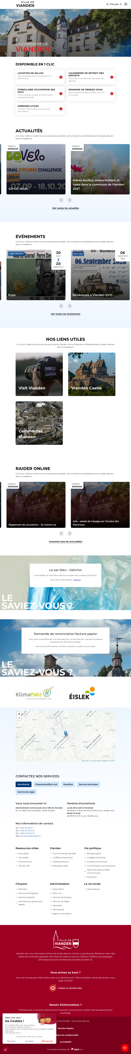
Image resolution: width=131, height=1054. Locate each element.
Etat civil (57, 893)
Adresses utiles (34, 109)
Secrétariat (23, 784)
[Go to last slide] (61, 200)
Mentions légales (65, 1028)
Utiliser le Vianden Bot (70, 988)
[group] (40, 693)
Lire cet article (36, 169)
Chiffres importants (63, 857)
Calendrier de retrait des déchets (86, 77)
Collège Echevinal (96, 857)
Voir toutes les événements (65, 314)
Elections (92, 877)
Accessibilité (65, 1042)
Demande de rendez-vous (87, 92)
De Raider (24, 857)
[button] (114, 4)
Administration (60, 883)
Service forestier (27, 897)
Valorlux (77, 580)
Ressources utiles (27, 848)
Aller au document (36, 505)
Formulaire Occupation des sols (36, 93)
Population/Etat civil (46, 784)
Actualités (24, 853)
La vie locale (92, 883)
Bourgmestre (94, 853)
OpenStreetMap (96, 761)
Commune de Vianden (64, 853)
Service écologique (28, 893)
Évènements (25, 861)
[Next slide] (69, 200)
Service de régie (26, 792)
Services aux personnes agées (31, 903)
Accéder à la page (39, 374)
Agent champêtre (62, 913)
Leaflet (86, 761)
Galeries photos (61, 861)
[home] (17, 4)
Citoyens (21, 883)
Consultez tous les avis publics (65, 541)
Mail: (28, 836)
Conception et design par (65, 1051)
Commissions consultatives (101, 866)
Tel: (24, 828)
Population (58, 889)
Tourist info (24, 866)
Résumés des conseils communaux (98, 871)
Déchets (23, 889)
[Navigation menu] (126, 4)
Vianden (55, 848)
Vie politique (92, 848)
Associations (93, 889)
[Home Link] (65, 940)
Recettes (68, 784)
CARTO (112, 761)
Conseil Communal (97, 861)
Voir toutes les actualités (65, 208)
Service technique (88, 784)
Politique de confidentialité (65, 1035)
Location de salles (35, 76)
